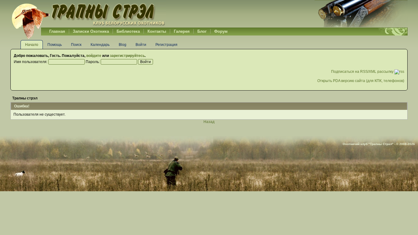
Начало (31, 45)
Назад (209, 122)
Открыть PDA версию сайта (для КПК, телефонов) (360, 81)
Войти (141, 45)
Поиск (76, 45)
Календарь (100, 45)
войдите (93, 56)
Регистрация (166, 45)
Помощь (54, 45)
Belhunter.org (88, 14)
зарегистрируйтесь (127, 56)
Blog (122, 45)
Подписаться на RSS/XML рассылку (362, 71)
